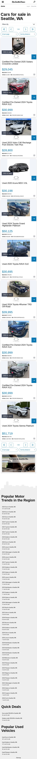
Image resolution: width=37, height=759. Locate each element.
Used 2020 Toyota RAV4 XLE (15, 264)
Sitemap (18, 757)
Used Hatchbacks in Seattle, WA (10, 748)
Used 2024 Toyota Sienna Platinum (18, 426)
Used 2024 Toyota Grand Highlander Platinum (13, 224)
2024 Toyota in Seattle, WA (9, 522)
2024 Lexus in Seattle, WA (9, 558)
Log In (28, 6)
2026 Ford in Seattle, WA (8, 699)
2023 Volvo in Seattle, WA (9, 613)
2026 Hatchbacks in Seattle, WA (10, 653)
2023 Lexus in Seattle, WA (9, 548)
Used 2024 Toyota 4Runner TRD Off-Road (17, 305)
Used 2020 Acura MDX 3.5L (14, 183)
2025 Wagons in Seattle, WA (9, 673)
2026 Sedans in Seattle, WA (9, 628)
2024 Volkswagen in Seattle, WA (11, 603)
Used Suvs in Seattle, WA (9, 738)
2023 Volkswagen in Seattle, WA (11, 583)
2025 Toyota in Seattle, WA (9, 527)
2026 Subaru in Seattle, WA (9, 689)
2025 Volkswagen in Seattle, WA (11, 553)
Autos (3, 6)
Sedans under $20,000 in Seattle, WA (12, 719)
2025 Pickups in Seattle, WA (9, 668)
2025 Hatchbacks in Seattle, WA (10, 648)
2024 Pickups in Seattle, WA (9, 618)
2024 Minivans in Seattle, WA (10, 658)
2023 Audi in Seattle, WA (8, 608)
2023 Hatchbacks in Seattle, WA (10, 588)
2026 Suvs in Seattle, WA (9, 543)
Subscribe (33, 6)
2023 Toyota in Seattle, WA (9, 563)
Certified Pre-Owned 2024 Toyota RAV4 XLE (17, 103)
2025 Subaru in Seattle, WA (9, 573)
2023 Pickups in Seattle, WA (9, 663)
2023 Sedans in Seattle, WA (9, 593)
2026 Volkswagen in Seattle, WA (11, 684)
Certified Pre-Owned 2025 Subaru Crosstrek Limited (17, 63)
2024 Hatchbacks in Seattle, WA (10, 643)
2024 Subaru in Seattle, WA (9, 598)
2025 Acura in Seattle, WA (9, 623)
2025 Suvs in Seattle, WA (9, 507)
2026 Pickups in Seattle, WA (9, 679)
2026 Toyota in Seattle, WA (9, 533)
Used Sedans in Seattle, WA (9, 743)
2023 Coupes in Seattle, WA (9, 694)
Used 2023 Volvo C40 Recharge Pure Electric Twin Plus (16, 144)
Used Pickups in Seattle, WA (9, 753)
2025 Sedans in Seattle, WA (9, 568)
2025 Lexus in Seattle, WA (9, 578)
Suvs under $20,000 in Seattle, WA (11, 714)
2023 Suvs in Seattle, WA (9, 517)
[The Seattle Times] (18, 2)
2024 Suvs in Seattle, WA (9, 512)
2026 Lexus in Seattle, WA (9, 638)
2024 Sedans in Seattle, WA (9, 538)
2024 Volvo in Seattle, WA (9, 633)
